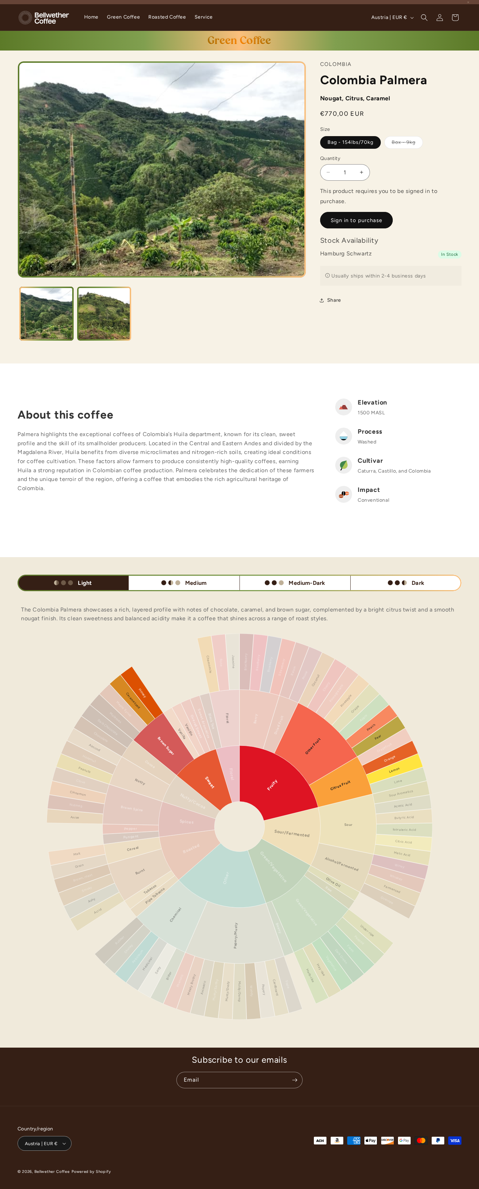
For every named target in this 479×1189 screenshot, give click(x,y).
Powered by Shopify (91, 1171)
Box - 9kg (407, 143)
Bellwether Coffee (52, 1171)
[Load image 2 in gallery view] (104, 314)
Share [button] (334, 300)
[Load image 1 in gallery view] (46, 314)
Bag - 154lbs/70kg (350, 142)
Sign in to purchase (356, 220)
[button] (424, 17)
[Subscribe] (294, 1080)
